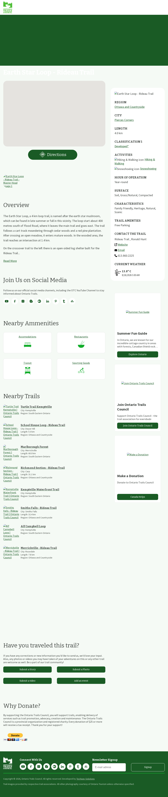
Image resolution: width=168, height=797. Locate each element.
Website (123, 244)
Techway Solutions (85, 778)
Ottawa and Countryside (130, 107)
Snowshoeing (148, 168)
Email (121, 250)
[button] (54, 111)
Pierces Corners (124, 120)
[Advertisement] (84, 39)
